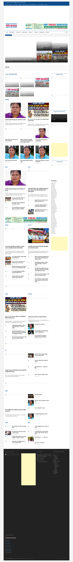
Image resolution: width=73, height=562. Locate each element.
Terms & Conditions (41, 4)
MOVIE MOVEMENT (8, 548)
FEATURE (56, 463)
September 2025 (54, 196)
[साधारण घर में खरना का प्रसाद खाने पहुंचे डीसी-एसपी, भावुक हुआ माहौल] (31, 355)
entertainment (56, 465)
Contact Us (10, 4)
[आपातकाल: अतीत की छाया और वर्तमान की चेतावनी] (31, 362)
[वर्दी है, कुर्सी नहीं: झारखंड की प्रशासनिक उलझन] (27, 152)
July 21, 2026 (23, 143)
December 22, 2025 (38, 415)
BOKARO (56, 457)
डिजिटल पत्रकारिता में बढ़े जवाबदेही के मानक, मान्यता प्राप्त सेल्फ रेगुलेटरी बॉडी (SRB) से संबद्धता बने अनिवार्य (26, 141)
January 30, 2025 (38, 444)
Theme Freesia (19, 558)
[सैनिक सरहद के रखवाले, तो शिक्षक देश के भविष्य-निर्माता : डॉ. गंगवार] (8, 204)
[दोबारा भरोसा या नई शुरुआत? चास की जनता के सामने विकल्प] (42, 152)
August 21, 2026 (8, 121)
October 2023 (53, 224)
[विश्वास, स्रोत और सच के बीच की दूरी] (12, 152)
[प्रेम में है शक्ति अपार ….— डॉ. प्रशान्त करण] (31, 439)
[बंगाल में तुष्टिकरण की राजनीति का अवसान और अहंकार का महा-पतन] (15, 401)
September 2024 (54, 211)
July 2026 (53, 184)
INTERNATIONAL (24, 32)
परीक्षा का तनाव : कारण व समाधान (39, 442)
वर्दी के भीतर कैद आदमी (38, 394)
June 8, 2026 (8, 413)
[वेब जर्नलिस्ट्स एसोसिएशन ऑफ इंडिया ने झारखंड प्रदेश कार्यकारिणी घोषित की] (31, 206)
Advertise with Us (25, 4)
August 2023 (53, 227)
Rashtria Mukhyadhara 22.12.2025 (10, 84)
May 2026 (53, 186)
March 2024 (53, 218)
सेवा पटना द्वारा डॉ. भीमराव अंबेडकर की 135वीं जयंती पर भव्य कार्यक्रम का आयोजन (42, 274)
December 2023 (54, 222)
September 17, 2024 (16, 439)
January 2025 (53, 206)
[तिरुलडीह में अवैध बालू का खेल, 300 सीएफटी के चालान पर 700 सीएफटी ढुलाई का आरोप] (8, 268)
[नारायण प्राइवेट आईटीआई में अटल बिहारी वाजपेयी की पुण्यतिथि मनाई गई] (8, 273)
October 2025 (53, 195)
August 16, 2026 (15, 205)
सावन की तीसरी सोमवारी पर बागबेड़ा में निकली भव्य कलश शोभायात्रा (44, 59)
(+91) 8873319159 (41, 458)
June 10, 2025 (15, 429)
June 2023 (53, 229)
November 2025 (54, 194)
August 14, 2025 (37, 363)
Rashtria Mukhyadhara (9, 558)
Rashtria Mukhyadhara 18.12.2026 (25, 93)
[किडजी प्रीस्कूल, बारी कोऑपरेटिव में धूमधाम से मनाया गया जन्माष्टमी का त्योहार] (8, 443)
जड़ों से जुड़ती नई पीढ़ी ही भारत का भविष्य (41, 414)
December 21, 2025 (10, 85)
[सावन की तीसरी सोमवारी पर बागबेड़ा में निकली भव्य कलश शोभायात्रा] (8, 258)
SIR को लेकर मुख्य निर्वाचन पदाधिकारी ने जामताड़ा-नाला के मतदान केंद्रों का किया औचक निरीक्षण (59, 46)
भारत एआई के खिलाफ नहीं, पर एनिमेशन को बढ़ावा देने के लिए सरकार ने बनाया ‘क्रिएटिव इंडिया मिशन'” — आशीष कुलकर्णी (44, 45)
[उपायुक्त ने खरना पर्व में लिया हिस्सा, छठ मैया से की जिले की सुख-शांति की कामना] (15, 360)
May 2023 (53, 230)
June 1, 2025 (37, 369)
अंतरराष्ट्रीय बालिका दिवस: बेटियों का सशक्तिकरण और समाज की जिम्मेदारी (40, 336)
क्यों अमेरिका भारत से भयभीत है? (40, 324)
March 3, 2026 (23, 163)
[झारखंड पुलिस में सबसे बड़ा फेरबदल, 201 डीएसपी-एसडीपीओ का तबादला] (31, 211)
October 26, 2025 (8, 373)
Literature (56, 466)
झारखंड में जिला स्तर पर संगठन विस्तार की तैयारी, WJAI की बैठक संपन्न (41, 201)
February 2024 (53, 219)
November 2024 (54, 208)
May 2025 (53, 201)
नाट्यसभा (55, 470)
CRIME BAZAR (41, 32)
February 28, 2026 (38, 429)
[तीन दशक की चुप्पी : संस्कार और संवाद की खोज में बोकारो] (8, 428)
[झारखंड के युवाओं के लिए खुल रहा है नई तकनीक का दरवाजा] (15, 110)
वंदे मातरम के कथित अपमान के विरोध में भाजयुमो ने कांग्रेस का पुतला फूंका (18, 277)
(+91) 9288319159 (41, 460)
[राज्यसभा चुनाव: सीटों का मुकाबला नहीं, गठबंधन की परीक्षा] (42, 133)
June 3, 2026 (38, 142)
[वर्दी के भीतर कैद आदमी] (31, 396)
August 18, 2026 (31, 122)
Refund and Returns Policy (33, 4)
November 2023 (54, 223)
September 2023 (54, 225)
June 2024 (53, 214)
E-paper (46, 4)
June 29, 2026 (37, 272)
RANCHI (55, 456)
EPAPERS (47, 32)
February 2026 (53, 190)
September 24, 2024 (16, 434)
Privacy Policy (15, 4)
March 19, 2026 (37, 396)
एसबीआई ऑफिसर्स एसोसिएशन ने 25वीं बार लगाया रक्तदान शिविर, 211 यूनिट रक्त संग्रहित (41, 263)
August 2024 (53, 212)
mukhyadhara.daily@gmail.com (21, 2)
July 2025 (53, 198)
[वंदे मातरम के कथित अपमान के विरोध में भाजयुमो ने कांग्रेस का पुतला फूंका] (8, 278)
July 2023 (53, 228)
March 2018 (53, 233)
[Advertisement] (36, 13)
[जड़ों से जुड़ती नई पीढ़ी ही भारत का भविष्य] (31, 416)
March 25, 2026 (8, 162)
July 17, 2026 (37, 266)
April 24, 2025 (37, 333)
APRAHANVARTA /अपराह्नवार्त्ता (10, 545)
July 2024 (53, 213)
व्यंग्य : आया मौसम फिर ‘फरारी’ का (40, 408)
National (18, 32)
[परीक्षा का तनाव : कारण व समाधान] (31, 443)
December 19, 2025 (39, 85)
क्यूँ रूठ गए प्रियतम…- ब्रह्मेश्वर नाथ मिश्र (41, 374)
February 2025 (53, 205)
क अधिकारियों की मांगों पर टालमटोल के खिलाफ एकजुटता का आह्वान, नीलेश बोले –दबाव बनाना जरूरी (41, 432)
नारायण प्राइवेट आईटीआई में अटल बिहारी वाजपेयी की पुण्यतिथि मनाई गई (18, 272)
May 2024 (53, 216)
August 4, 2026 (8, 142)
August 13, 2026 (31, 249)
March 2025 (53, 203)
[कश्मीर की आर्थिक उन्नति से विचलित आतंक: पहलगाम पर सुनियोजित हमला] (31, 332)
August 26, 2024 (15, 444)
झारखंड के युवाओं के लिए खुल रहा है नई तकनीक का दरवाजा (18, 59)
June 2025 (53, 200)
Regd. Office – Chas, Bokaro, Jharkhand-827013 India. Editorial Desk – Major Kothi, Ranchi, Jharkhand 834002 (44, 455)
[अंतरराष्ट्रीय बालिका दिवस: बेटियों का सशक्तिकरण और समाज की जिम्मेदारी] (31, 337)
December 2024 (54, 207)
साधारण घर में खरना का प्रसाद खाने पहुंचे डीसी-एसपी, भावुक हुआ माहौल (41, 354)
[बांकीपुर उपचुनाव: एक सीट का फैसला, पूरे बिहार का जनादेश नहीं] (12, 133)
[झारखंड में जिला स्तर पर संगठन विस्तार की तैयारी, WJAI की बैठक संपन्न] (31, 202)
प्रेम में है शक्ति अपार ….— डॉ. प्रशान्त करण (41, 437)
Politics (55, 469)
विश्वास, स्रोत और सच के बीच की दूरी (11, 160)
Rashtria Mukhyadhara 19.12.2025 (10, 94)
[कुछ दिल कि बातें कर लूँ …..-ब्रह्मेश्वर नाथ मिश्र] (31, 369)
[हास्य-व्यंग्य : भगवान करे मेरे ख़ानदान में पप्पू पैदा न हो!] (31, 403)
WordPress (23, 558)
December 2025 (54, 192)
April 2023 (53, 232)
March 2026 (53, 189)
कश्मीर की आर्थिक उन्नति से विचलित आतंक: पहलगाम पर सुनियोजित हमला (41, 331)
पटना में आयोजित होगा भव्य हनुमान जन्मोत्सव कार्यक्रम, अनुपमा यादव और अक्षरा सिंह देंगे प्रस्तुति (41, 280)
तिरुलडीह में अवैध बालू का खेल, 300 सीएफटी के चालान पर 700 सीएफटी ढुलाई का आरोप (19, 267)
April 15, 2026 (15, 339)
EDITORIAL (36, 32)
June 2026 (53, 185)
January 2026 (53, 191)
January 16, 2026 (38, 409)
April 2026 (53, 187)
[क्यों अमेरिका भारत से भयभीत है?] (31, 326)
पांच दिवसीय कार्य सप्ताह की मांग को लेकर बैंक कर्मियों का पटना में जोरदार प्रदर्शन (38, 247)
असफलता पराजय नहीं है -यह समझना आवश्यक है (37, 317)
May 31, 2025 (37, 376)
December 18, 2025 (10, 95)
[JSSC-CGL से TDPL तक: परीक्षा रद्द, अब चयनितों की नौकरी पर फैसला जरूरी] (38, 110)
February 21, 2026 (39, 163)
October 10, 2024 (38, 338)
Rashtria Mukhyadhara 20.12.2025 (40, 84)
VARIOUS (30, 32)
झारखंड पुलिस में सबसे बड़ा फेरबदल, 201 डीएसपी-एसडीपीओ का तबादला (41, 210)
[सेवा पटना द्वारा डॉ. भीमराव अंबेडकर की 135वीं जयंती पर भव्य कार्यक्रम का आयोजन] (31, 275)
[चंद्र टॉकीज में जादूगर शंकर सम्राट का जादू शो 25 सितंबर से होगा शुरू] (8, 433)
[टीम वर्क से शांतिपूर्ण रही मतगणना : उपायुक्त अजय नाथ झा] (31, 428)
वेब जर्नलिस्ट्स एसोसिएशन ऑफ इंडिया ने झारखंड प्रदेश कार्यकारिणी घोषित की (41, 205)
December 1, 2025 (31, 318)
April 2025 (53, 202)
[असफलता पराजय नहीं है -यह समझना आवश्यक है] (38, 304)
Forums (61, 558)
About (7, 4)
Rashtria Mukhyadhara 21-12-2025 (26, 84)
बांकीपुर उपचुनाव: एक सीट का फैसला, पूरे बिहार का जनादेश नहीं (11, 140)
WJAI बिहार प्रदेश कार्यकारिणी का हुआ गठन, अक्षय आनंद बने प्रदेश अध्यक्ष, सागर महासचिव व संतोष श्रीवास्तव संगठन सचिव (42, 269)
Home (7, 32)
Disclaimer (20, 4)
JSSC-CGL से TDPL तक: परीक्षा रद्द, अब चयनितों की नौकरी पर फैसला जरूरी (59, 58)
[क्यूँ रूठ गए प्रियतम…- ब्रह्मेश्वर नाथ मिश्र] (31, 377)
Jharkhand (11, 32)
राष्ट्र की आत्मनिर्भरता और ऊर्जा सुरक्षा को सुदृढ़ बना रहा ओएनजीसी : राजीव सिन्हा (18, 208)
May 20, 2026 (37, 212)
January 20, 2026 (38, 403)
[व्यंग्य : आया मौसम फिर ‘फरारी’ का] (31, 409)
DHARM (55, 464)
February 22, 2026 (38, 435)
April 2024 (53, 217)
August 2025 (53, 197)
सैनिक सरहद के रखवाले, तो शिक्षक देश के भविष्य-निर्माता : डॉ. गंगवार (18, 203)
